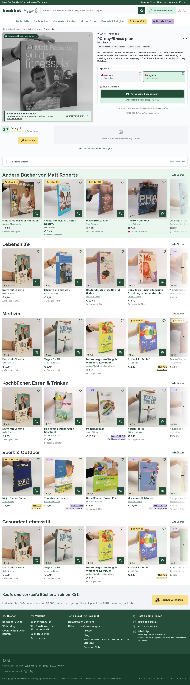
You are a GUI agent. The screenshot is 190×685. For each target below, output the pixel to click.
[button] (47, 77)
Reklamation (75, 621)
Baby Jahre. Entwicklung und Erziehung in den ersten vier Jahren (145, 293)
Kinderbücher (89, 21)
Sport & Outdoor (21, 452)
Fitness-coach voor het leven (20, 220)
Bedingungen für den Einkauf (15, 679)
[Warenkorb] (185, 10)
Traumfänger (178, 359)
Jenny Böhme (92, 432)
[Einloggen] (179, 10)
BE (181, 679)
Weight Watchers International (100, 366)
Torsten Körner (135, 502)
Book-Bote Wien (40, 634)
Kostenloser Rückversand (110, 679)
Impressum (91, 679)
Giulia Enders (8, 293)
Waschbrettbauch (97, 220)
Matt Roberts (104, 42)
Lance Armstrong (52, 502)
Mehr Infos (163, 108)
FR (176, 679)
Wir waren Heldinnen (140, 498)
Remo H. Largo (134, 297)
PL (186, 679)
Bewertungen (92, 626)
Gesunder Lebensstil (26, 521)
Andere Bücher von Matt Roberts (40, 175)
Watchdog (8, 626)
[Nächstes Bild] (88, 80)
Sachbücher (41, 21)
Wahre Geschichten (64, 21)
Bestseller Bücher (12, 621)
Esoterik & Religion (112, 21)
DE (150, 679)
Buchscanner (38, 638)
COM (156, 679)
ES (162, 679)
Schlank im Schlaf (139, 359)
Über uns (89, 621)
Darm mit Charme (13, 290)
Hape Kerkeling (51, 293)
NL (171, 679)
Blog (86, 635)
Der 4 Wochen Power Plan (101, 498)
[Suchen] (141, 10)
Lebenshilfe (16, 244)
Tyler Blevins (8, 502)
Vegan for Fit (52, 359)
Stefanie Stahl (93, 297)
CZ (140, 679)
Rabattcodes (76, 626)
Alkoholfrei (176, 428)
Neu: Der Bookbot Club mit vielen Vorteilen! (24, 2)
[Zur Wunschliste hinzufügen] (185, 39)
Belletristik (22, 21)
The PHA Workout (138, 220)
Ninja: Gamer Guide (14, 498)
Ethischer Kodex (75, 679)
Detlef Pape (134, 363)
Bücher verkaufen (41, 621)
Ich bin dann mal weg (57, 290)
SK (145, 679)
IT (167, 679)
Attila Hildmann (51, 363)
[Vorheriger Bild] (6, 80)
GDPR (63, 679)
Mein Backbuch (95, 428)
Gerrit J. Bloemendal (11, 224)
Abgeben (114, 34)
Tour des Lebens (54, 498)
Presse (88, 630)
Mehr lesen (102, 61)
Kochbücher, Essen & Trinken (35, 383)
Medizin (11, 313)
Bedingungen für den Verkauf (44, 679)
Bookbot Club (92, 647)
